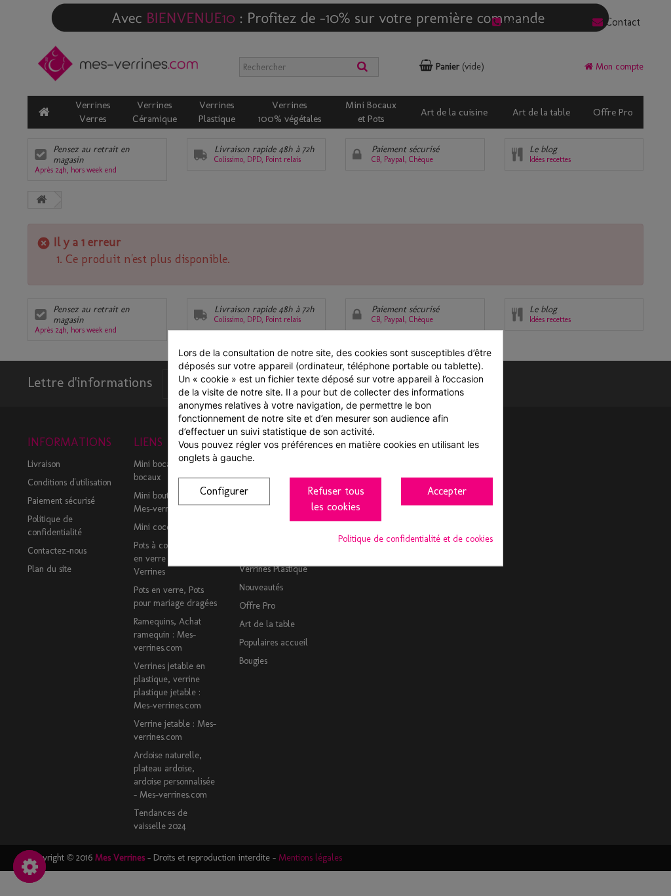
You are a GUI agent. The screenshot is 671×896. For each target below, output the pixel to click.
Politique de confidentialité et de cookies (415, 538)
